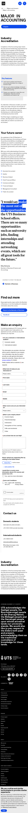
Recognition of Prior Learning (13, 425)
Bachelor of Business (11, 284)
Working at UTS (4, 780)
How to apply (4, 699)
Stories (2, 729)
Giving (2, 734)
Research (3, 721)
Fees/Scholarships (10, 420)
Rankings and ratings (6, 758)
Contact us (3, 784)
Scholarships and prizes (6, 701)
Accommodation (4, 708)
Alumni (2, 732)
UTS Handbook (4, 782)
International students (6, 703)
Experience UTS (4, 727)
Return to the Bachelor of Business (13, 310)
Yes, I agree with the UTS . (15, 483)
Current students (5, 769)
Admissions (8, 422)
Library (2, 773)
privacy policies (6, 360)
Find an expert (4, 716)
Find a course (4, 692)
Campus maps (4, 705)
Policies (2, 775)
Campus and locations (6, 755)
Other (6, 431)
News (2, 723)
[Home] (2, 8)
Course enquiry (9, 417)
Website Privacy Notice (9, 807)
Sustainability (4, 749)
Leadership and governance (7, 760)
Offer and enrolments (11, 428)
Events (2, 725)
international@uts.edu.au (10, 542)
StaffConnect (4, 777)
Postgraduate (4, 697)
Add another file (9, 467)
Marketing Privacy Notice (19, 483)
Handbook (6, 314)
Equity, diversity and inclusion (7, 753)
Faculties (3, 745)
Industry (3, 719)
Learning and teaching (6, 747)
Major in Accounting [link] (9, 10)
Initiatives (3, 751)
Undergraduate (4, 695)
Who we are (3, 743)
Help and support (5, 771)
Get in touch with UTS (8, 668)
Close (4, 810)
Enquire (5, 26)
